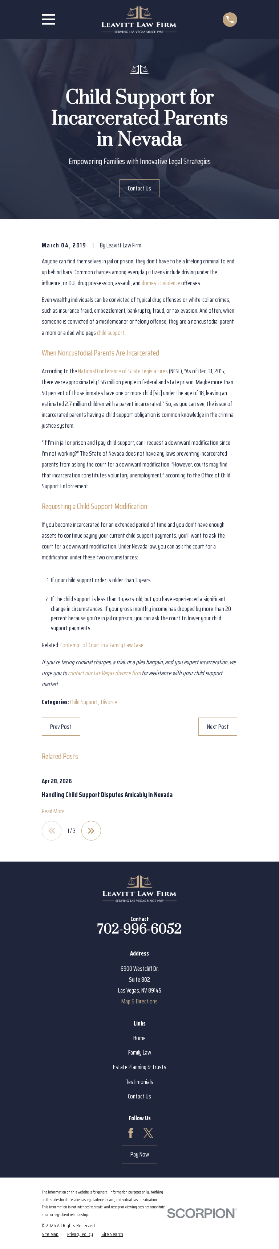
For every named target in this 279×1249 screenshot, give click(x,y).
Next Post (218, 726)
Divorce (109, 702)
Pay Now (139, 1154)
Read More (53, 811)
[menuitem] (50, 1234)
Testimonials (139, 1081)
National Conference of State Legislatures (123, 371)
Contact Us (139, 188)
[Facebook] (131, 1133)
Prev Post (61, 726)
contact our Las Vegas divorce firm (104, 673)
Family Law (139, 1052)
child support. (111, 332)
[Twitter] (148, 1133)
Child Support (84, 702)
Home (139, 1038)
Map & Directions (139, 1001)
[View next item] (91, 831)
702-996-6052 (139, 929)
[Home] (138, 19)
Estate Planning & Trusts (139, 1067)
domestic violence (161, 283)
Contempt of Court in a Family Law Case (101, 645)
